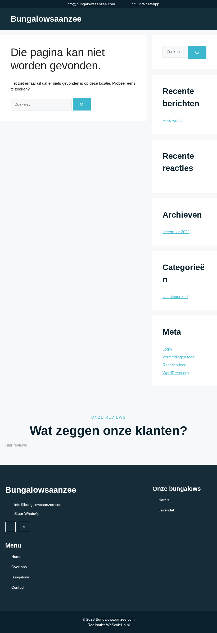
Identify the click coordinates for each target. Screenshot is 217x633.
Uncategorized (175, 296)
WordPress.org (175, 373)
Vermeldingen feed (178, 357)
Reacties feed (174, 365)
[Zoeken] (82, 104)
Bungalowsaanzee (46, 18)
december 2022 (175, 231)
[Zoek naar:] (42, 104)
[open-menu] (203, 19)
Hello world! (172, 120)
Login (167, 349)
